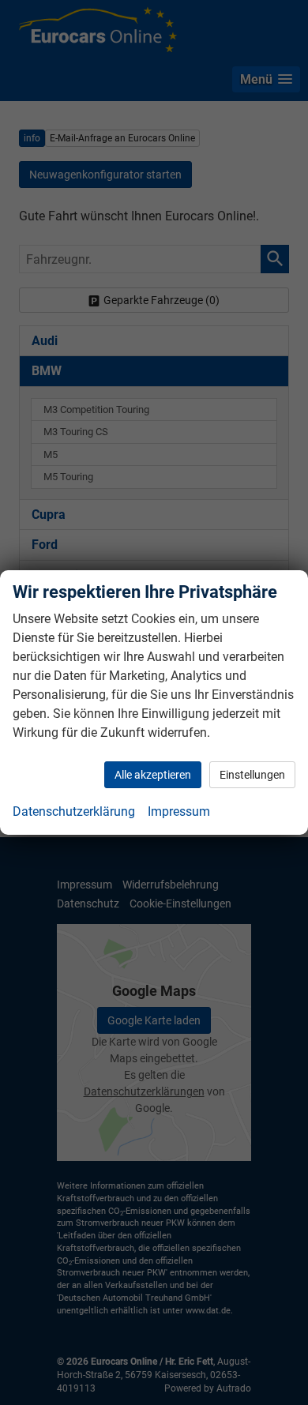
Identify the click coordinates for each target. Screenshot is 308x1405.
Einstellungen (252, 774)
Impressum (179, 811)
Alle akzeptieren (153, 774)
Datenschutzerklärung (74, 811)
